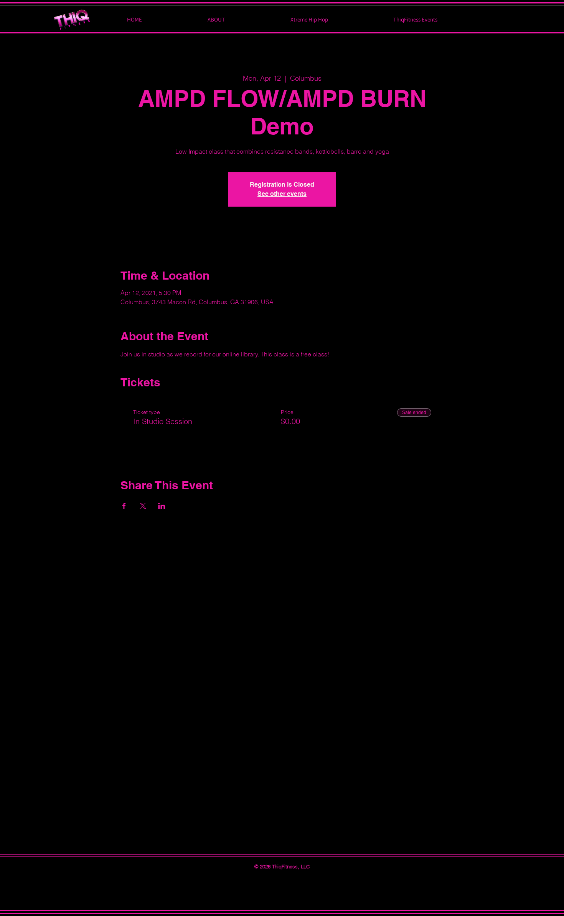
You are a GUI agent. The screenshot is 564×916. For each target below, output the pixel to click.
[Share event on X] (143, 506)
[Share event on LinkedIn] (161, 506)
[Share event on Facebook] (124, 506)
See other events (282, 193)
